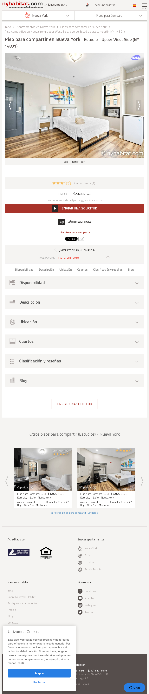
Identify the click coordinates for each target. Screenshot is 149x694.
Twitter (89, 612)
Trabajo (12, 610)
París (87, 555)
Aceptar (39, 673)
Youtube (89, 598)
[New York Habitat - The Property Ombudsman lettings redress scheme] (19, 555)
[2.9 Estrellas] (62, 182)
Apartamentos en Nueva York (36, 26)
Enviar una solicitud (104, 5)
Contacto (13, 622)
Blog (10, 616)
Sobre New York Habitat (22, 597)
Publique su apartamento (22, 603)
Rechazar (39, 682)
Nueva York (91, 548)
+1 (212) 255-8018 (55, 5)
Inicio (8, 26)
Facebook (90, 591)
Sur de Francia (93, 569)
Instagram (90, 605)
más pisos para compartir (74, 232)
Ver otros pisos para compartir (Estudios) (74, 513)
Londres (89, 562)
